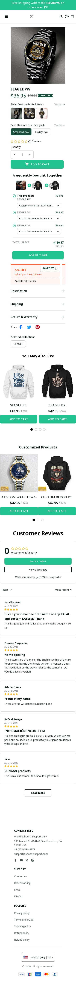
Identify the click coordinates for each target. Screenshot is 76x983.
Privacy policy (22, 913)
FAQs (17, 889)
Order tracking (22, 883)
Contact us (20, 876)
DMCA (18, 896)
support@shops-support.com (31, 854)
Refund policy (22, 939)
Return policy (21, 933)
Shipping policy (22, 926)
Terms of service (23, 919)
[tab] (32, 78)
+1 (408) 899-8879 (24, 849)
